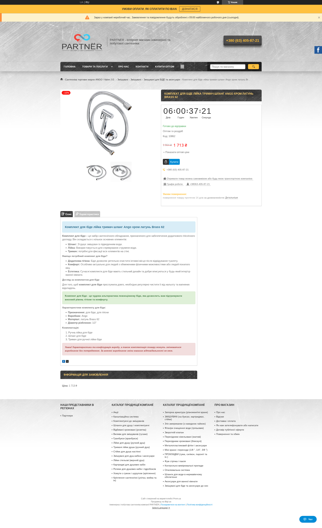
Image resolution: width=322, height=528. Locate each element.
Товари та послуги (95, 66)
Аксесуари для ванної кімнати (181, 481)
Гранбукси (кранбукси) (125, 438)
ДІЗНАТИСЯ (190, 9)
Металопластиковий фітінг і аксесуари (186, 445)
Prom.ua (177, 498)
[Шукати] (253, 66)
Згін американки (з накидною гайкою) (185, 423)
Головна (69, 66)
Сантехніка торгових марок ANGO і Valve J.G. (90, 79)
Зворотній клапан (174, 432)
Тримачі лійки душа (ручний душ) (131, 447)
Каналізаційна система (126, 416)
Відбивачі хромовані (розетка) (129, 429)
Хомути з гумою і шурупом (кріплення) (134, 473)
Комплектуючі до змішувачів (128, 421)
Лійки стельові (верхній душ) (128, 460)
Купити (174, 161)
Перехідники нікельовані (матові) (183, 436)
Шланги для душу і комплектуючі (131, 425)
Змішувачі (122, 79)
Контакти (142, 66)
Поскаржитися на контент (173, 505)
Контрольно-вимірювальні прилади (184, 465)
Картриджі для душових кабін (129, 464)
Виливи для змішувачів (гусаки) (130, 434)
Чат (310, 519)
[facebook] (63, 361)
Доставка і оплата (226, 421)
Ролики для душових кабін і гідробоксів (134, 469)
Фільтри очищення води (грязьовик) (184, 428)
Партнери (67, 415)
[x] (67, 361)
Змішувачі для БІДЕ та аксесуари (162, 79)
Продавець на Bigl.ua (161, 501)
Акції (115, 412)
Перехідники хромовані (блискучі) (183, 441)
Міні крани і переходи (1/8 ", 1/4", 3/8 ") (186, 449)
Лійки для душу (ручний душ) (129, 442)
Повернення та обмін (228, 434)
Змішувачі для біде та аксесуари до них (186, 485)
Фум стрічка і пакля (175, 461)
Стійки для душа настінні (127, 451)
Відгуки (220, 416)
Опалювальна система (177, 470)
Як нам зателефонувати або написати (237, 425)
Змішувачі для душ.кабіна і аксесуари (133, 456)
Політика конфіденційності (199, 505)
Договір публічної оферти (230, 429)
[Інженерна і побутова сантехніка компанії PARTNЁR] (82, 41)
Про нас (123, 66)
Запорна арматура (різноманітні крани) (186, 412)
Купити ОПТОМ (164, 66)
